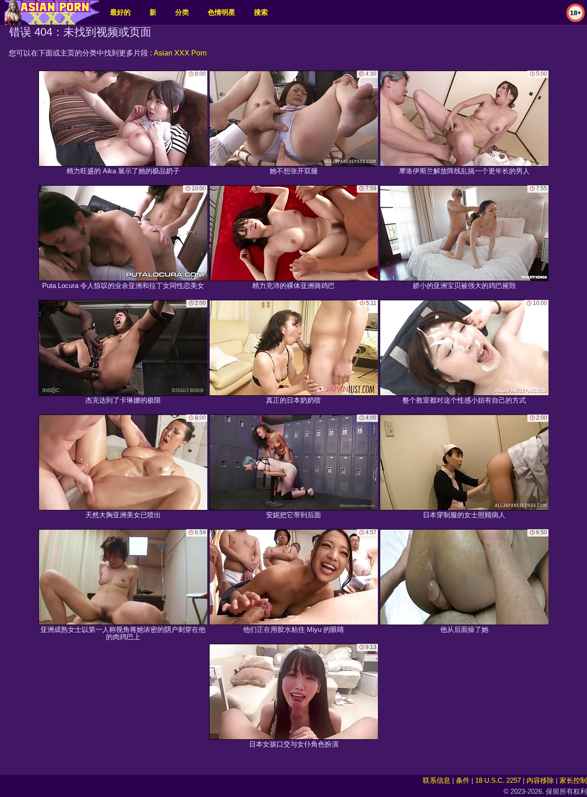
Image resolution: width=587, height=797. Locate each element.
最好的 (120, 12)
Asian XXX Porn (180, 53)
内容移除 (540, 780)
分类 (182, 12)
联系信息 (436, 780)
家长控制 (573, 780)
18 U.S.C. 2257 (498, 780)
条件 (463, 780)
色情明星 (221, 12)
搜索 (261, 12)
